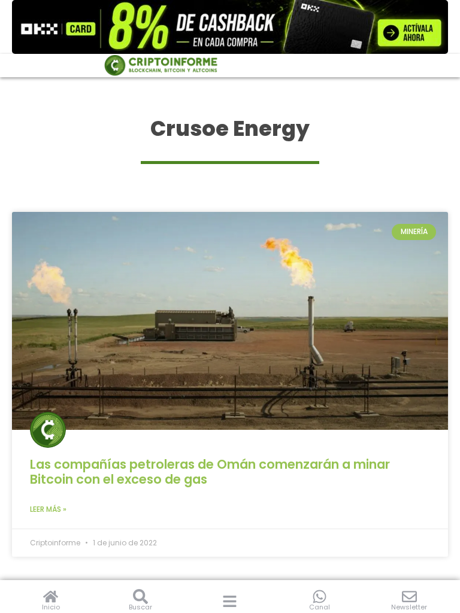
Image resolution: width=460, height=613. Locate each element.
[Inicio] (50, 596)
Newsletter (409, 607)
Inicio (51, 607)
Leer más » (48, 509)
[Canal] (319, 596)
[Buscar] (140, 596)
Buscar (140, 607)
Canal (319, 607)
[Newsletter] (409, 596)
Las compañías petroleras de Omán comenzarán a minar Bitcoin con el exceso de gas (210, 472)
